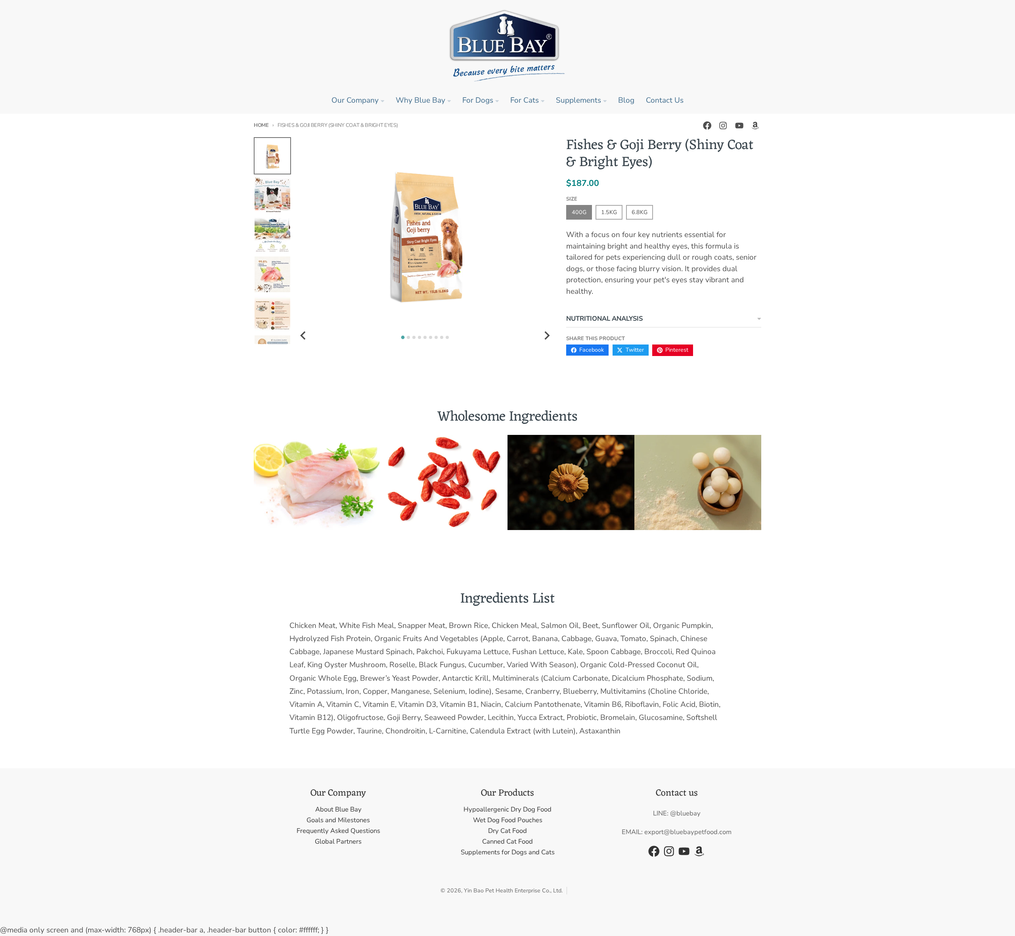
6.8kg (639, 212)
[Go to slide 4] (419, 337)
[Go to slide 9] (447, 337)
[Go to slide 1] (403, 337)
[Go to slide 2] (408, 337)
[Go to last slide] (303, 335)
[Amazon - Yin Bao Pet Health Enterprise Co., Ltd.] (755, 125)
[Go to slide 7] (436, 337)
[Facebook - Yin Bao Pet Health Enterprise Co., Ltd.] (707, 125)
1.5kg (609, 212)
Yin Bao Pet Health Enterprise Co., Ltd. (513, 890)
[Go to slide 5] (425, 337)
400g (579, 212)
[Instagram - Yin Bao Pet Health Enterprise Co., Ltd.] (723, 125)
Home (261, 125)
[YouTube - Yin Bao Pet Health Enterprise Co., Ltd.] (739, 125)
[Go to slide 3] (414, 337)
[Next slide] (546, 335)
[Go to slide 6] (430, 337)
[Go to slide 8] (441, 337)
